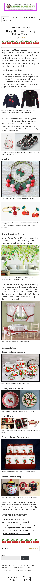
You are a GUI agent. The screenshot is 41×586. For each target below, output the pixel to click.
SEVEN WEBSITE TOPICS (22, 568)
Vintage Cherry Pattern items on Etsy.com (18, 530)
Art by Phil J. (18, 566)
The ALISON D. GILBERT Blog (20, 27)
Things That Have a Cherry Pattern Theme (20, 32)
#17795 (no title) (29, 566)
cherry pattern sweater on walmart (16, 522)
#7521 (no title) (6, 570)
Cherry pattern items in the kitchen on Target (19, 525)
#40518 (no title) (7, 566)
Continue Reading (32, 548)
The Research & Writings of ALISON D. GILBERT (20, 579)
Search (3, 555)
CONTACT (28, 570)
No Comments (26, 38)
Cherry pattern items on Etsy (13, 519)
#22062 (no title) (18, 570)
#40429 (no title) (7, 568)
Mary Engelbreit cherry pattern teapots (17, 528)
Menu (5, 20)
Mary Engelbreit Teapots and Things (16, 533)
